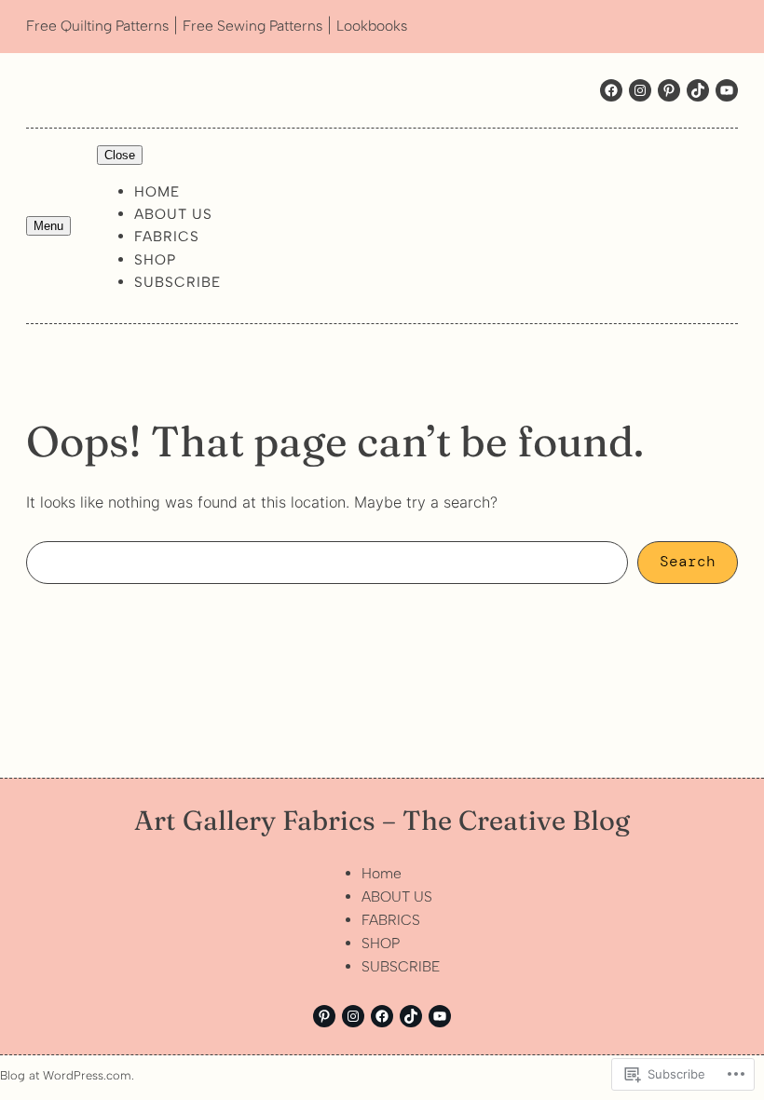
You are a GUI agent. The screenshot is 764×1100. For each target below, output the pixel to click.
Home (157, 191)
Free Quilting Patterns (97, 25)
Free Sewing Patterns (252, 25)
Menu (48, 226)
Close (119, 155)
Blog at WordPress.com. (67, 1075)
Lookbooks (371, 25)
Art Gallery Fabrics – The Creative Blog (382, 820)
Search (688, 561)
